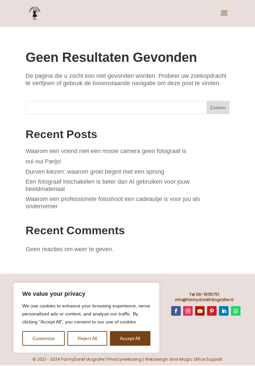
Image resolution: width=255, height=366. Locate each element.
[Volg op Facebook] (176, 311)
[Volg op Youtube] (200, 311)
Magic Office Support (201, 359)
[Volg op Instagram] (188, 311)
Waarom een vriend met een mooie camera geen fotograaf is (106, 151)
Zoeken (218, 107)
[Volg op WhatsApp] (235, 311)
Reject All (87, 338)
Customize (44, 338)
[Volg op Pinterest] (211, 311)
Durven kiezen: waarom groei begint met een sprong (95, 171)
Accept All (130, 338)
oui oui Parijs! (43, 161)
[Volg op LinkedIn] (223, 311)
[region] (86, 318)
